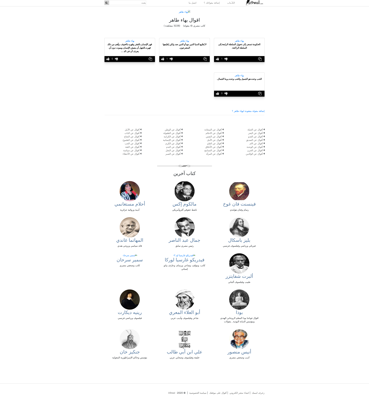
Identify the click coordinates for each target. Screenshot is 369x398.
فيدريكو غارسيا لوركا (184, 259)
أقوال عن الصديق (254, 140)
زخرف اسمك (258, 392)
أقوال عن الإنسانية (172, 140)
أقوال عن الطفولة (172, 133)
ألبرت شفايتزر (239, 276)
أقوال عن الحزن (255, 150)
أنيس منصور (239, 352)
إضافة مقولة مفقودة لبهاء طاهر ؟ (248, 111)
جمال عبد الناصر (184, 240)
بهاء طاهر (239, 40)
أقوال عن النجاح (132, 136)
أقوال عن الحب (132, 143)
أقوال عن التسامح (213, 150)
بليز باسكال (239, 240)
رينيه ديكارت (130, 312)
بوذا (239, 312)
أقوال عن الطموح (131, 140)
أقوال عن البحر (255, 133)
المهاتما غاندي (129, 240)
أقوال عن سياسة (131, 150)
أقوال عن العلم (214, 143)
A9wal (171, 392)
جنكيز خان (130, 352)
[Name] (106, 3)
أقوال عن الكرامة (172, 136)
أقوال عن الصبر (173, 153)
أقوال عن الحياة (255, 129)
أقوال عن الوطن (173, 129)
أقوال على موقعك (218, 392)
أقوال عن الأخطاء (131, 153)
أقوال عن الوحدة (255, 146)
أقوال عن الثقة (132, 146)
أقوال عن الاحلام (214, 133)
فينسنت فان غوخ (239, 204)
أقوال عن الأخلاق (213, 146)
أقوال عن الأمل (214, 140)
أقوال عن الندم (173, 146)
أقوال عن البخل (173, 150)
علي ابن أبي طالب (184, 352)
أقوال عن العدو (255, 136)
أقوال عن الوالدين (254, 153)
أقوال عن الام (256, 143)
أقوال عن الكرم (173, 143)
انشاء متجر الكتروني (239, 392)
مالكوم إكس (184, 204)
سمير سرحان (130, 259)
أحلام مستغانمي (129, 204)
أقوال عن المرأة (214, 153)
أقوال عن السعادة (213, 129)
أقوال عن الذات (132, 133)
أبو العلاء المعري (184, 312)
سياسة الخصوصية (197, 392)
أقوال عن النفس (214, 136)
